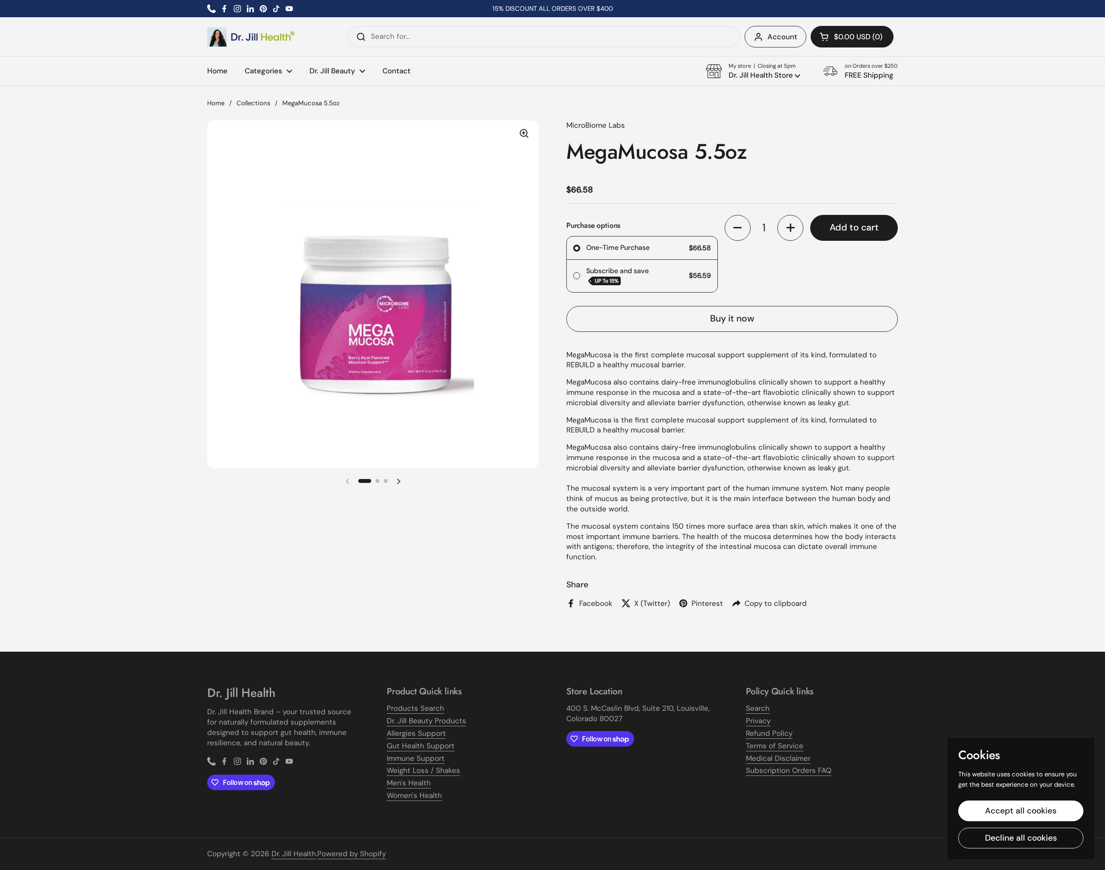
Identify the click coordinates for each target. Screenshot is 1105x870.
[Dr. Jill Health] (251, 37)
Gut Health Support (421, 745)
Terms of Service (774, 745)
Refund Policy (769, 733)
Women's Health (414, 795)
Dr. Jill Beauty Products (426, 720)
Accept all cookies (1021, 810)
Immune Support (416, 758)
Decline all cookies (1021, 837)
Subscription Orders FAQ (788, 770)
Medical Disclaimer (778, 758)
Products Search (415, 708)
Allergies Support (416, 733)
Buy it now (732, 318)
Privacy (758, 720)
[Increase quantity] (790, 228)
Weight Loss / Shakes (423, 770)
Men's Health (409, 783)
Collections (253, 103)
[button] (852, 36)
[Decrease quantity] (738, 228)
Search (758, 708)
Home (215, 103)
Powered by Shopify (351, 853)
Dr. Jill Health (294, 853)
